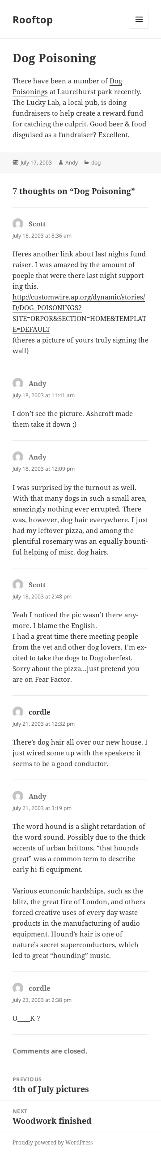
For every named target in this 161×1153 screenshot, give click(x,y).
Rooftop (33, 19)
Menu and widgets (139, 28)
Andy (71, 162)
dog (96, 162)
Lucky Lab (42, 102)
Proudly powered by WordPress (53, 1142)
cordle (40, 711)
